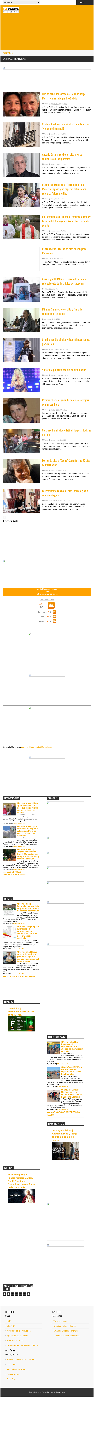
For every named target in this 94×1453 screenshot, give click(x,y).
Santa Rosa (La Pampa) (47, 589)
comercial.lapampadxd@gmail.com (36, 747)
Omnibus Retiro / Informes (64, 1326)
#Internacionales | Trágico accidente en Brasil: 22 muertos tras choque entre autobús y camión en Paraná (28, 854)
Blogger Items (60, 1392)
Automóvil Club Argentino (18, 1369)
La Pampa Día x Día (46, 1392)
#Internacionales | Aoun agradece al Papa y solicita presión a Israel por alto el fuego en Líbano (28, 808)
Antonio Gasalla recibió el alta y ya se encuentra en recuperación (62, 156)
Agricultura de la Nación (17, 1336)
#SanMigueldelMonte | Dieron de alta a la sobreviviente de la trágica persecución (64, 281)
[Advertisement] (47, 33)
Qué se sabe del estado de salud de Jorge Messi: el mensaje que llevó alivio (64, 96)
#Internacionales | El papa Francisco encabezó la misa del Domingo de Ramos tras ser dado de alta (66, 221)
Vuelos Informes (60, 1321)
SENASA (11, 1326)
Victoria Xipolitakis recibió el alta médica (64, 369)
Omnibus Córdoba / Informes (65, 1331)
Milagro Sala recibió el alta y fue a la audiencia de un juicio (62, 311)
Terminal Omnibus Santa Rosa (66, 1336)
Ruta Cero (11, 1379)
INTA (9, 1321)
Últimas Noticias (14, 59)
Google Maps (13, 1374)
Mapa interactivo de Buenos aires (21, 1360)
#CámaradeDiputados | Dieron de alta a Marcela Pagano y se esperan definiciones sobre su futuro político (64, 188)
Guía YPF (11, 1364)
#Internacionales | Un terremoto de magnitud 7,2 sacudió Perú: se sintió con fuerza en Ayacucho (27, 831)
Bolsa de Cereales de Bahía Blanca (22, 1345)
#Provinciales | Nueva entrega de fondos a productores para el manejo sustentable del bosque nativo (28, 956)
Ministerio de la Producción (19, 1331)
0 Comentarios (17, 823)
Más (24, 823)
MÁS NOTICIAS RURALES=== (21, 977)
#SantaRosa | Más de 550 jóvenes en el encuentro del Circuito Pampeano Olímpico (71, 1093)
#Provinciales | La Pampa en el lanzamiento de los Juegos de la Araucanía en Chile (72, 1046)
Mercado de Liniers (15, 1341)
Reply (46, 104)
